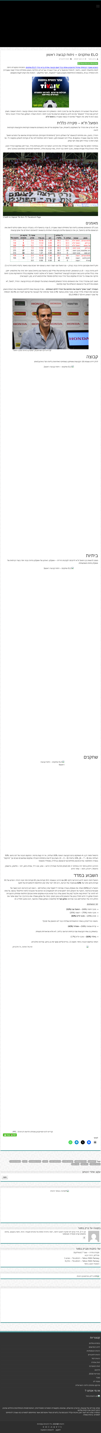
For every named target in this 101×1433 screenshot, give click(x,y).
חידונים (97, 1370)
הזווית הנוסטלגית (93, 1351)
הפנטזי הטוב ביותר (91, 1264)
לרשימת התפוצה (47, 1430)
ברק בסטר (92, 59)
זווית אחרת (95, 1362)
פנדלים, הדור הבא (92, 1255)
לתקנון (58, 1430)
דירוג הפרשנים (94, 1347)
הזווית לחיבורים (64, 59)
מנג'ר (98, 1378)
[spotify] (46, 1426)
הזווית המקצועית (35, 1161)
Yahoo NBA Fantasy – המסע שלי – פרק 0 (82, 1261)
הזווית (45, 1161)
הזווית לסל (96, 1358)
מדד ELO (75, 1164)
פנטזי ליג (96, 1381)
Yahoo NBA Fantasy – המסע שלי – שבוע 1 (81, 1258)
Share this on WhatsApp (89, 63)
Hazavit (92, 1161)
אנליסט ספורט (67, 1161)
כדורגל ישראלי (95, 1164)
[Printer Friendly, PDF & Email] (10, 1135)
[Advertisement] (50, 30)
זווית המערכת (94, 1366)
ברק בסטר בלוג (55, 1161)
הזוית (25, 1161)
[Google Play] (44, 1426)
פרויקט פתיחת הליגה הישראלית (88, 1385)
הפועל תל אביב (15, 1161)
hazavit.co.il (81, 1161)
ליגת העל (84, 1164)
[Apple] (54, 1426)
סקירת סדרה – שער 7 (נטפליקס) (86, 1252)
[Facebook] (59, 1426)
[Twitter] (57, 1426)
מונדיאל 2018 (94, 1374)
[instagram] (49, 1426)
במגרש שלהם (94, 1343)
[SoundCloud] (51, 1426)
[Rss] (61, 1426)
